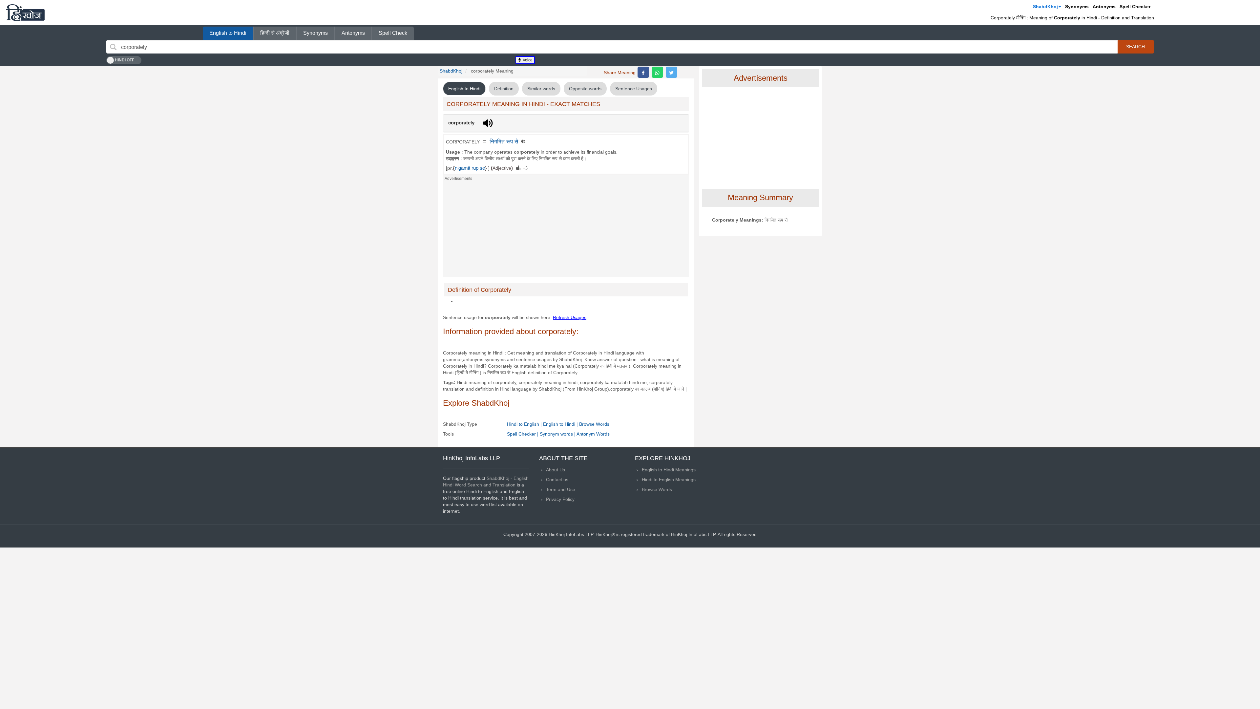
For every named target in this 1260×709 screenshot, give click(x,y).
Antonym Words (593, 434)
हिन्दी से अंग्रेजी (274, 33)
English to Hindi (227, 33)
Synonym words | (558, 434)
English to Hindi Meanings (669, 469)
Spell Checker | (523, 434)
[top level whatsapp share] (657, 72)
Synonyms (1077, 6)
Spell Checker (1135, 6)
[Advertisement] (566, 231)
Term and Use (560, 489)
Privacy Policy (560, 499)
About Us (555, 469)
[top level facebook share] (643, 72)
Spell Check (393, 33)
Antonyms (1104, 6)
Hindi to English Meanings (669, 479)
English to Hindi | (561, 424)
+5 (524, 167)
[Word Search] (113, 47)
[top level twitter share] (671, 72)
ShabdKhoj (1045, 6)
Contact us (557, 479)
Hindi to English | (525, 424)
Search (1135, 46)
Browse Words (594, 424)
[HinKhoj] (25, 12)
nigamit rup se (470, 168)
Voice (527, 60)
